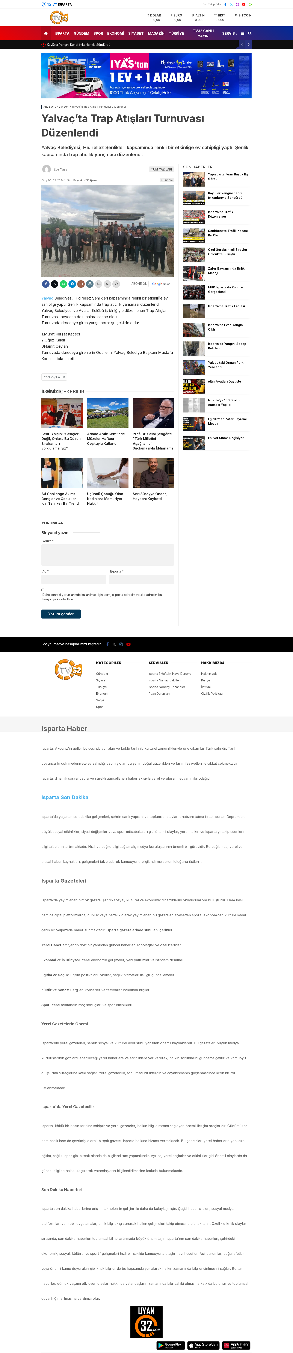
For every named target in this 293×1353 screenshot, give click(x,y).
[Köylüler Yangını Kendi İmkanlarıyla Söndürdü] (194, 204)
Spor (98, 33)
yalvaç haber (55, 376)
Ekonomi (115, 33)
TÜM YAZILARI (161, 169)
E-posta (117, 571)
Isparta (62, 33)
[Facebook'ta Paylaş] (46, 284)
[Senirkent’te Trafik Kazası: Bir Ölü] (194, 242)
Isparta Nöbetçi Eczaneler (167, 687)
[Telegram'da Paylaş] (72, 284)
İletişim (206, 687)
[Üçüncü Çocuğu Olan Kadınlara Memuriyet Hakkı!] (107, 473)
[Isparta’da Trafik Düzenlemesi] (194, 223)
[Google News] (161, 284)
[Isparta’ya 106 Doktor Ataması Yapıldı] (194, 411)
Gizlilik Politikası (212, 693)
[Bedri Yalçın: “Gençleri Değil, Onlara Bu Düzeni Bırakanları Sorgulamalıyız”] (62, 413)
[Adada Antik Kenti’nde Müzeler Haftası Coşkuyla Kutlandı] (107, 413)
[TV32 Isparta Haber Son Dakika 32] (57, 24)
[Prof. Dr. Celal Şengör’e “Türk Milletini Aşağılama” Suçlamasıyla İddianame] (153, 413)
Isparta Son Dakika (64, 797)
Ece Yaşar (61, 169)
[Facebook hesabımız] (225, 4)
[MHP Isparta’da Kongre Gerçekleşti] (194, 298)
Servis (228, 33)
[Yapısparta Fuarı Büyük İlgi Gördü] (194, 185)
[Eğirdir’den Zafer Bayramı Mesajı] (194, 430)
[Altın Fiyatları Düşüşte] (194, 392)
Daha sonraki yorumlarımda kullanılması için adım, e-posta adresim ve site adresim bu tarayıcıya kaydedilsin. (102, 597)
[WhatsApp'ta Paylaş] (63, 284)
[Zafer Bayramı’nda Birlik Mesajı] (194, 279)
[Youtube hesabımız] (244, 4)
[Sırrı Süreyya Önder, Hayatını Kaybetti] (153, 473)
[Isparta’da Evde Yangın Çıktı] (194, 336)
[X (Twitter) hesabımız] (231, 4)
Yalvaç (47, 298)
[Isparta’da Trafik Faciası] (194, 317)
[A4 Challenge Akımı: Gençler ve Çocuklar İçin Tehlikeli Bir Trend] (62, 473)
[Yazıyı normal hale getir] (116, 284)
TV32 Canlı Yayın (203, 33)
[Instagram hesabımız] (237, 4)
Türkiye (176, 33)
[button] (46, 33)
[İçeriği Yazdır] (90, 284)
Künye (205, 680)
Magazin (156, 33)
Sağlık (100, 700)
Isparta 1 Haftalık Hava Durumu (170, 673)
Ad (45, 571)
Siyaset (136, 33)
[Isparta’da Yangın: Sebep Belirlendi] (194, 355)
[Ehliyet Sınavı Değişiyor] (194, 449)
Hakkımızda (209, 673)
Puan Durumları (159, 693)
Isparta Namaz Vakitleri (165, 680)
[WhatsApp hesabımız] (250, 4)
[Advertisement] (217, 483)
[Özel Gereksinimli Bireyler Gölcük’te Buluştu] (194, 261)
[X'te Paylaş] (54, 284)
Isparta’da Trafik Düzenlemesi (78, 44)
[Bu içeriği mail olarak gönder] (81, 284)
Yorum (48, 541)
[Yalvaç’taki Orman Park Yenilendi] (194, 373)
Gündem (81, 33)
